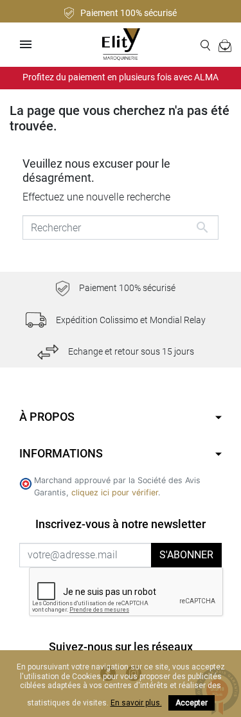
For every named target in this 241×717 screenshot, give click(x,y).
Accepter (191, 702)
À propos (47, 416)
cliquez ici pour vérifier (114, 492)
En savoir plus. (136, 702)
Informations (61, 453)
